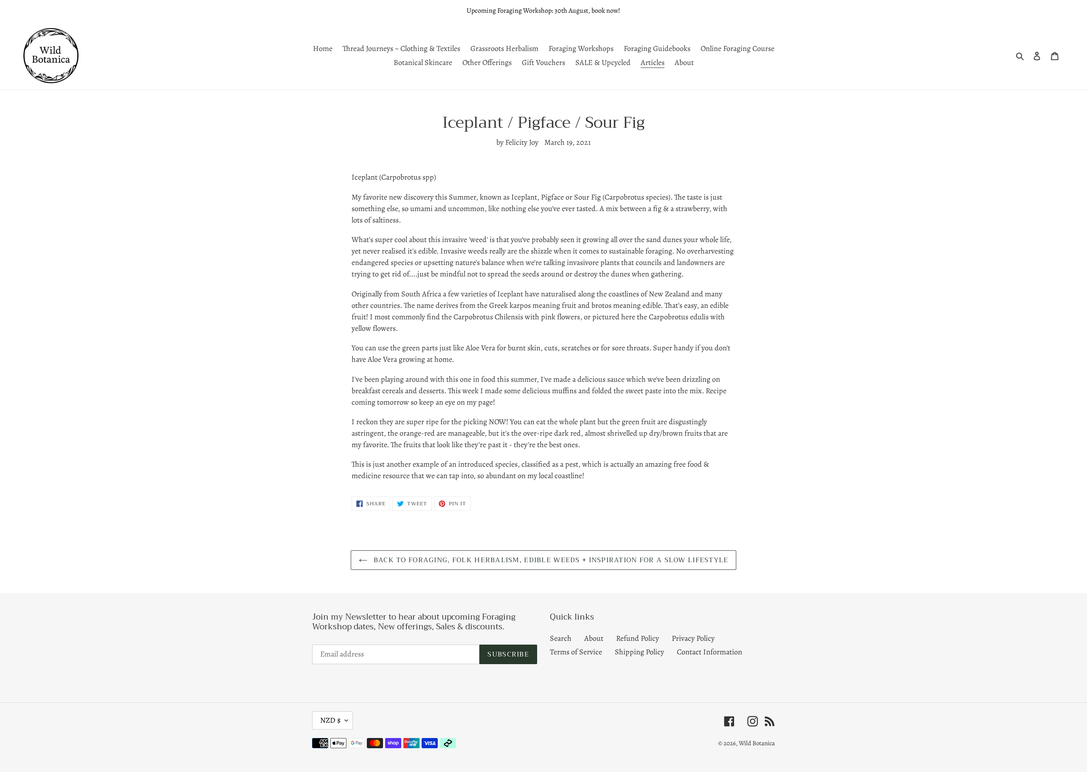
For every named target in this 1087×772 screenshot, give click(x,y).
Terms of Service (576, 652)
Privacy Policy (693, 638)
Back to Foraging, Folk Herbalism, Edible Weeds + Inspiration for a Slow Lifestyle (550, 560)
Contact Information (709, 652)
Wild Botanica (757, 743)
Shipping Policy (639, 652)
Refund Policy (637, 638)
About (593, 638)
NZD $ (330, 720)
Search (561, 638)
